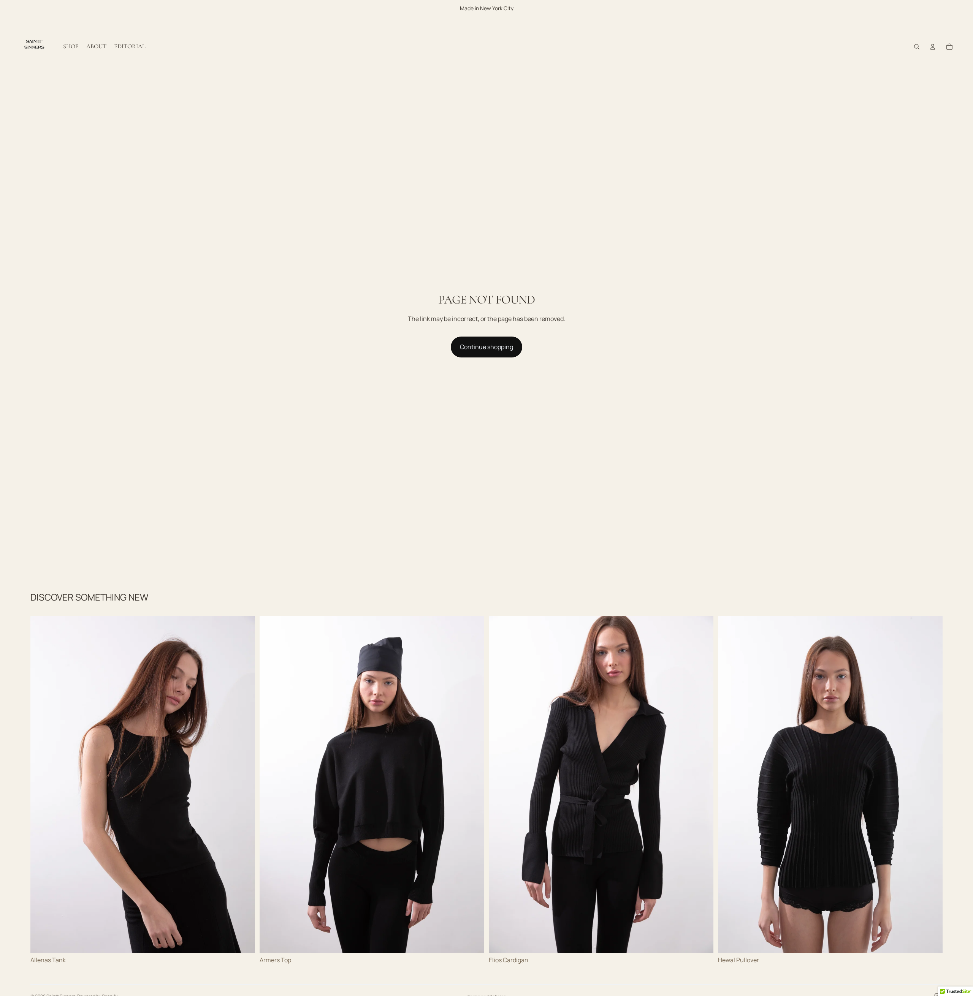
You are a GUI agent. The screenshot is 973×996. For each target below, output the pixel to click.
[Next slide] (243, 784)
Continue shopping (486, 347)
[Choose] (243, 941)
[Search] (916, 46)
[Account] (932, 46)
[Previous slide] (41, 784)
